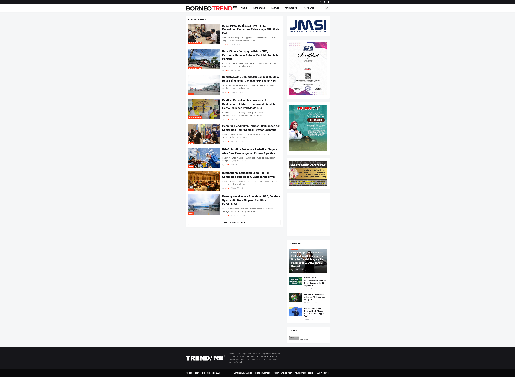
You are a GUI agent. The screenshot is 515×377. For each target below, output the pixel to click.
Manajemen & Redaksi (304, 373)
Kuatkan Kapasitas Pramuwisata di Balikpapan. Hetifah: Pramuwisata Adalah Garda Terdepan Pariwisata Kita (248, 104)
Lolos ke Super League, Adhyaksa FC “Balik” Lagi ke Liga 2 (315, 297)
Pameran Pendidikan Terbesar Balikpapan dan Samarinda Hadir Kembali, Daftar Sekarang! (251, 127)
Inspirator (309, 8)
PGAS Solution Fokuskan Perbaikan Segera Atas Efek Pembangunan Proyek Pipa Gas (249, 151)
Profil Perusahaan (262, 373)
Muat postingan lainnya (233, 222)
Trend (244, 8)
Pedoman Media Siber (283, 373)
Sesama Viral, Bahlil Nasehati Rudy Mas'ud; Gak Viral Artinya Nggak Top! (314, 312)
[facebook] (320, 2)
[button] (327, 8)
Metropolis (259, 8)
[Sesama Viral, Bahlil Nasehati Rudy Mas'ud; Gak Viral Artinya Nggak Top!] (295, 311)
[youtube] (329, 2)
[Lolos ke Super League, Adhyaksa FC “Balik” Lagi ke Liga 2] (295, 297)
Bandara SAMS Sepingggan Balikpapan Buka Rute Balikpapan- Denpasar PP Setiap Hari (250, 78)
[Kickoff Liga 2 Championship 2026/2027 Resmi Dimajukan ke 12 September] (295, 281)
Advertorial (291, 8)
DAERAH (275, 8)
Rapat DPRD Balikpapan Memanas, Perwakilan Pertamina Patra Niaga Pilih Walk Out (250, 29)
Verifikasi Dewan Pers (243, 373)
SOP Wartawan (323, 373)
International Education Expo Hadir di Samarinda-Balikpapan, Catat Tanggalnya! (248, 174)
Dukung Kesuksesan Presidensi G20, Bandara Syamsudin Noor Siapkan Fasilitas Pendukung (251, 200)
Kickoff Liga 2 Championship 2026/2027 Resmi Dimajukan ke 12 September (315, 282)
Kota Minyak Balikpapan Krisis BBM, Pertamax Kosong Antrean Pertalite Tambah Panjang (250, 55)
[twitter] (324, 2)
